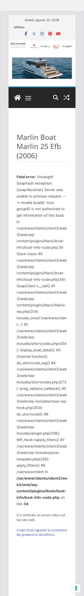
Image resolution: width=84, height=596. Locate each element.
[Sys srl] (17, 97)
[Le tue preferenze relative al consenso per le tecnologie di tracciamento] (76, 588)
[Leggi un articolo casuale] (66, 97)
